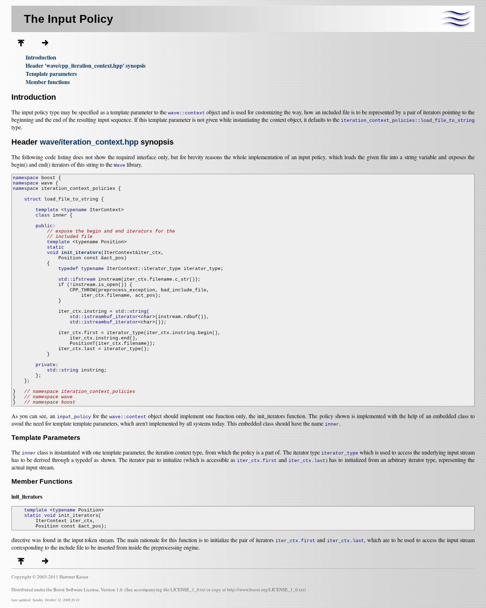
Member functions (48, 82)
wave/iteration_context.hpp (89, 141)
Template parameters (51, 73)
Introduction (41, 57)
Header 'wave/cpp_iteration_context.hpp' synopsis (86, 65)
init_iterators (81, 252)
